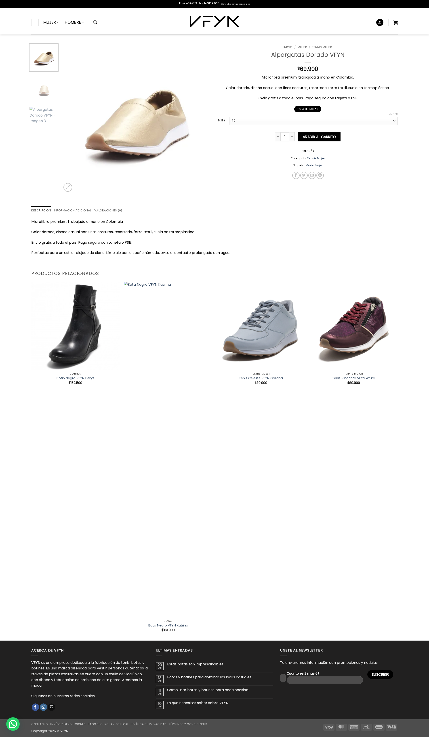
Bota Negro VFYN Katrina (168, 625)
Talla (221, 120)
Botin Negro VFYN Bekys (76, 378)
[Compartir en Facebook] (296, 175)
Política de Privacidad (148, 724)
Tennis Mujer (322, 47)
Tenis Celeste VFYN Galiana (261, 378)
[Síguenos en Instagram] (43, 707)
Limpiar (393, 113)
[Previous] (71, 118)
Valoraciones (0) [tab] (108, 210)
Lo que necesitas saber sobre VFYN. (198, 703)
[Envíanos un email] (51, 707)
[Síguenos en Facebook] (35, 707)
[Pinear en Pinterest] (320, 175)
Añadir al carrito (319, 136)
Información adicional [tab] (72, 210)
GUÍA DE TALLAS (307, 109)
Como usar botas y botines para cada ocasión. (208, 690)
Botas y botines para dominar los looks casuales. (209, 677)
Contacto (39, 724)
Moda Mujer (314, 165)
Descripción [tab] (41, 210)
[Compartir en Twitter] (304, 175)
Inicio (288, 47)
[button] (95, 22)
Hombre (73, 22)
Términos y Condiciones (188, 724)
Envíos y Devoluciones (68, 724)
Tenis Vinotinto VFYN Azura (353, 378)
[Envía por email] (312, 175)
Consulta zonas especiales (235, 3)
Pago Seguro (98, 724)
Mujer (49, 22)
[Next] (203, 118)
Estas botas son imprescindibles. (195, 664)
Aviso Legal (120, 724)
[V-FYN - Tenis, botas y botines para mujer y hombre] (214, 21)
